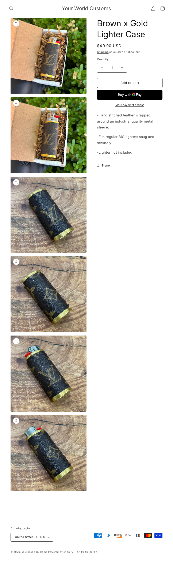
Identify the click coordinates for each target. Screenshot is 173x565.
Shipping (103, 51)
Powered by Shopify (60, 551)
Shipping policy (87, 551)
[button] (11, 8)
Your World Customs (34, 551)
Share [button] (105, 165)
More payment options (129, 104)
